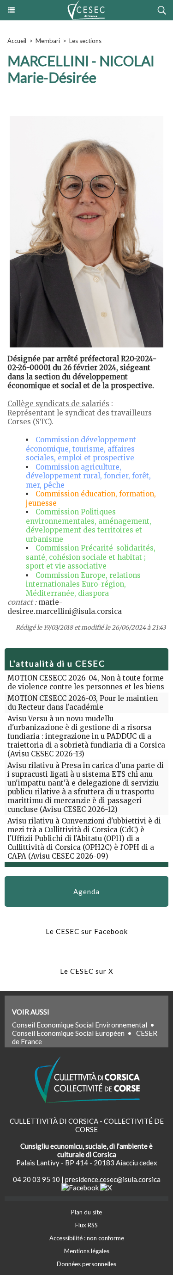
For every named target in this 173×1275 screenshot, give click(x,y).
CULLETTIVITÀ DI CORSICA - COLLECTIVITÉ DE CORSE (87, 1125)
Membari (48, 40)
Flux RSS (86, 1225)
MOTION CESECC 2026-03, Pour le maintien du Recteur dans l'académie (82, 703)
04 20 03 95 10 (36, 1179)
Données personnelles (86, 1264)
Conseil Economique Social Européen (68, 1033)
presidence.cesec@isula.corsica (113, 1179)
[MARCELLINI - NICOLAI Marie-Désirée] (86, 118)
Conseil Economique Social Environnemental (79, 1025)
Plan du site (86, 1212)
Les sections (85, 40)
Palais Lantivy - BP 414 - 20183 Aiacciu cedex (86, 1162)
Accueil (16, 40)
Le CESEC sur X (86, 971)
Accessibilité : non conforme (86, 1238)
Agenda (86, 891)
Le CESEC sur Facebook (87, 931)
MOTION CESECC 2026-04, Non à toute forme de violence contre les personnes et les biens (85, 682)
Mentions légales (86, 1251)
